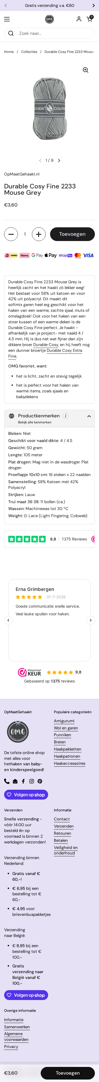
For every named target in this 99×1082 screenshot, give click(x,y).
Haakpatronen (67, 756)
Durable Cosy (45, 344)
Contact (62, 819)
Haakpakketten (67, 749)
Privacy (11, 1046)
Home (9, 51)
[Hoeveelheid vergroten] (39, 234)
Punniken (62, 735)
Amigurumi (64, 721)
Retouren (62, 833)
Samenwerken (17, 1027)
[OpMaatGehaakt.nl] (49, 19)
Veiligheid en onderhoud (66, 850)
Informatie (13, 1019)
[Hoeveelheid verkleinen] (11, 234)
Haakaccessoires (69, 763)
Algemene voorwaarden (16, 1036)
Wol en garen (66, 728)
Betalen (61, 840)
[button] (89, 19)
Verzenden (64, 826)
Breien (60, 742)
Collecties (29, 51)
